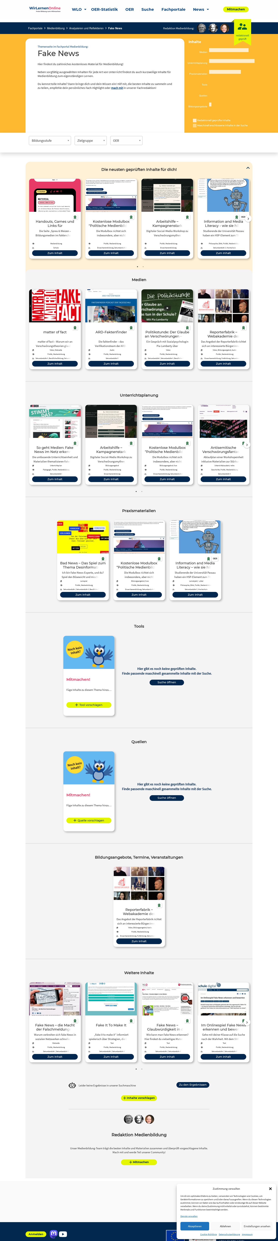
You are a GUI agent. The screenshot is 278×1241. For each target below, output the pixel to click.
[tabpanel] (55, 219)
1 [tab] (137, 267)
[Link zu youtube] (63, 1234)
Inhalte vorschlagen (141, 1098)
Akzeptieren (195, 1226)
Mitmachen (141, 1162)
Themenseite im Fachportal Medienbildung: (63, 46)
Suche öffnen (167, 682)
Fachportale (35, 28)
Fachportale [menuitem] (174, 9)
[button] (270, 1189)
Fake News (115, 28)
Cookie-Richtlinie (208, 1234)
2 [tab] (143, 267)
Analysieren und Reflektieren (86, 28)
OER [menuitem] (129, 9)
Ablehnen (225, 1226)
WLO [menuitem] (77, 9)
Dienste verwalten (189, 1216)
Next (248, 218)
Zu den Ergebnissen (193, 1084)
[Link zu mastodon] (53, 1234)
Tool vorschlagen (91, 705)
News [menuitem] (198, 9)
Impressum (247, 1234)
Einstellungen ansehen (257, 1226)
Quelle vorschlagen (91, 820)
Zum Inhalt (54, 253)
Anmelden (36, 1234)
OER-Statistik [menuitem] (104, 9)
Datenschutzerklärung (229, 1234)
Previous (28, 218)
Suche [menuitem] (147, 9)
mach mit (117, 88)
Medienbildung (56, 28)
